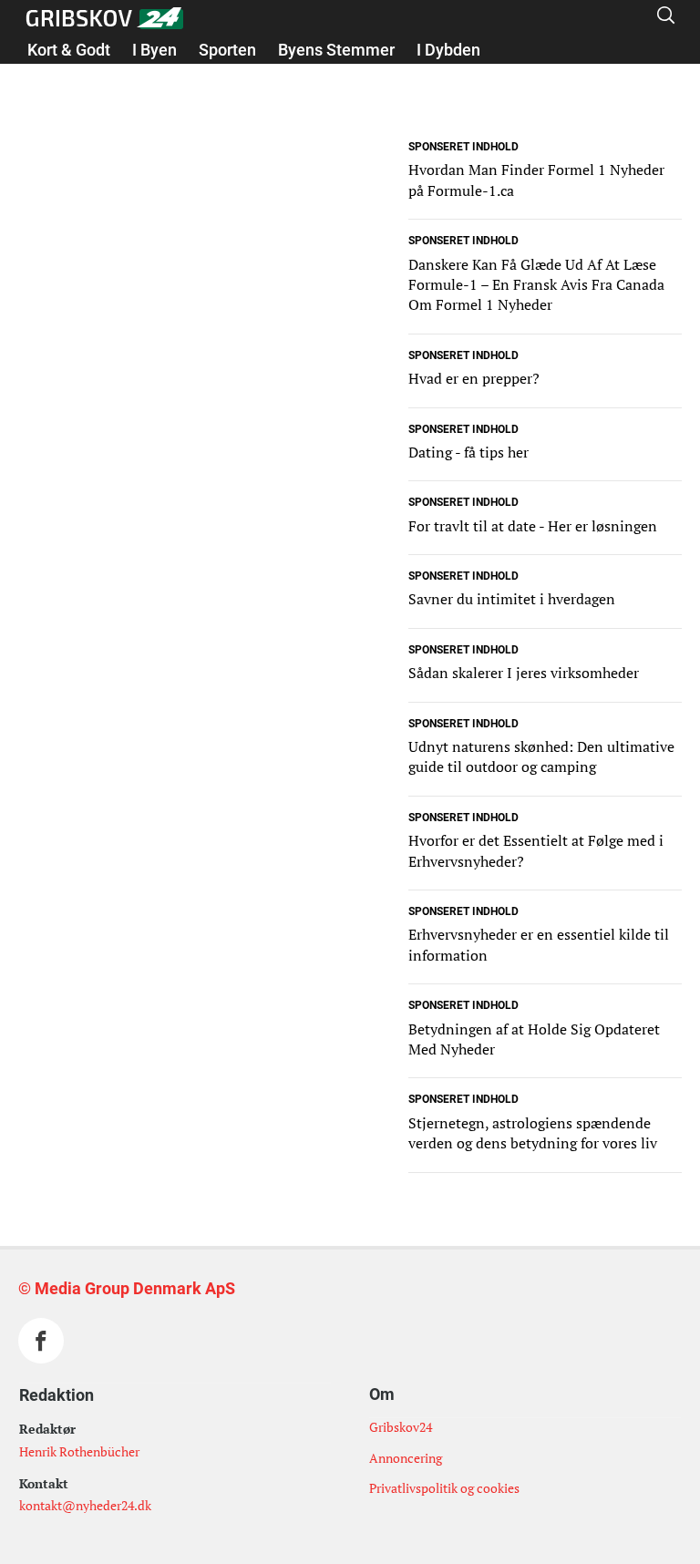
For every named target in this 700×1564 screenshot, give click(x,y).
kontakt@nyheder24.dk (85, 1505)
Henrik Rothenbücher (79, 1451)
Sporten (227, 49)
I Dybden (448, 49)
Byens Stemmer (336, 49)
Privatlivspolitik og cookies (444, 1488)
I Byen (154, 49)
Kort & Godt (68, 49)
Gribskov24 (400, 1426)
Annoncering (405, 1457)
